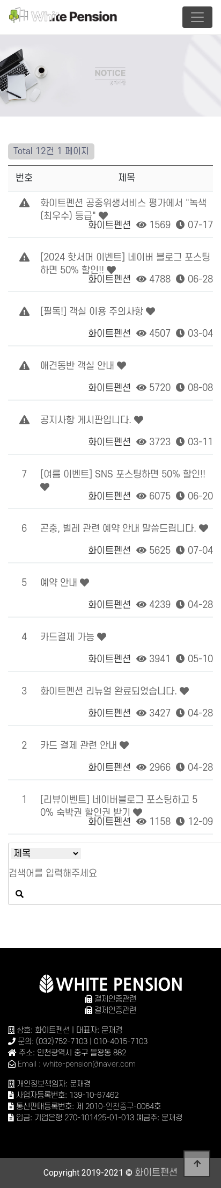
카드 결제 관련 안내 (80, 746)
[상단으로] (196, 1163)
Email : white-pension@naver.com (77, 1064)
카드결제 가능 (68, 637)
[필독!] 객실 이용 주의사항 (93, 312)
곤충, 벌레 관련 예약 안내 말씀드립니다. (119, 529)
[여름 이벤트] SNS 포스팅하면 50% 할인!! (122, 474)
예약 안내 (60, 583)
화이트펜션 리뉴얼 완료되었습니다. (110, 691)
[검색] (19, 894)
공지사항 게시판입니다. (87, 420)
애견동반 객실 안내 (78, 366)
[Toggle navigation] (197, 17)
